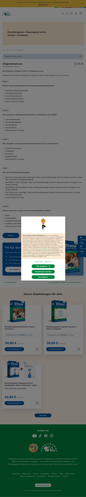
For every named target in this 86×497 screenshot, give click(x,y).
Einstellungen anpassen (43, 272)
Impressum (48, 262)
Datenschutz (39, 262)
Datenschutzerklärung (42, 249)
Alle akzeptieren (41, 266)
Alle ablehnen (43, 277)
